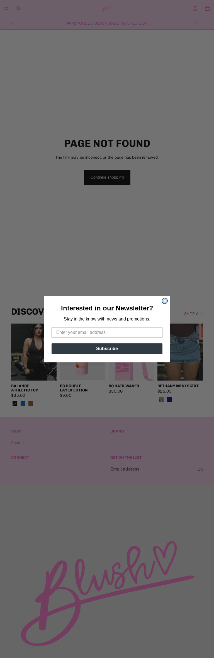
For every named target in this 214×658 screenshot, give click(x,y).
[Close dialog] (164, 301)
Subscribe (107, 348)
